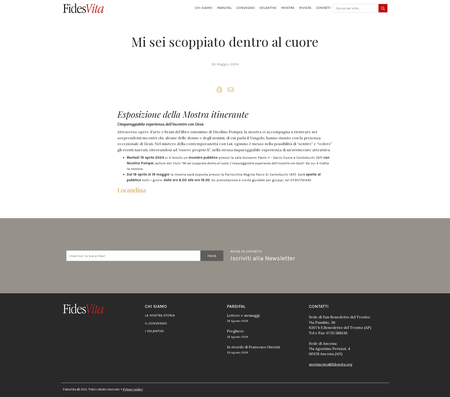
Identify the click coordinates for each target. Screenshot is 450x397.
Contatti (323, 8)
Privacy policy (133, 389)
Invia (211, 256)
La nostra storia (160, 315)
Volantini (268, 8)
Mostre (288, 8)
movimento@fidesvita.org (330, 364)
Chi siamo (203, 8)
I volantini (154, 331)
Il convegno (156, 323)
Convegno (245, 8)
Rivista (305, 8)
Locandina (131, 190)
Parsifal (224, 8)
